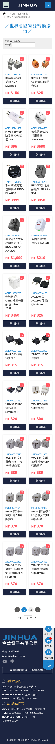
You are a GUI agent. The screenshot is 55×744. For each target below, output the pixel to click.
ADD (4, 686)
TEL (4, 690)
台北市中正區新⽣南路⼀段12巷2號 (27, 709)
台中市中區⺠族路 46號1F (23, 686)
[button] (48, 5)
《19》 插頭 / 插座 (18, 13)
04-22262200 (37, 690)
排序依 (8, 44)
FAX (26, 690)
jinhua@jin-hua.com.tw (13, 656)
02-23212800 (36, 713)
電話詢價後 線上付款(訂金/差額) (29, 670)
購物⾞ (16, 101)
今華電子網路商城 (27, 5)
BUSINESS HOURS (12, 694)
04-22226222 (15, 690)
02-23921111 (15, 713)
